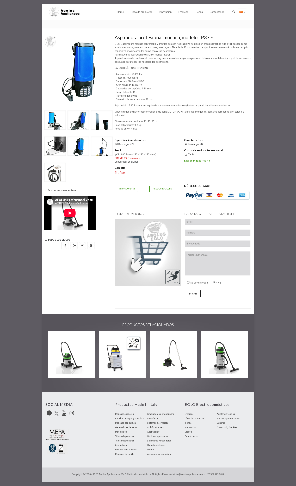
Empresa (189, 414)
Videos (188, 431)
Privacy (217, 282)
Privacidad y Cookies (227, 427)
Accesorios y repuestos (159, 454)
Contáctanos (191, 436)
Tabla (191, 154)
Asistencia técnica (226, 414)
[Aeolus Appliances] (66, 12)
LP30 (107, 338)
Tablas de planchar (124, 436)
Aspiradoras (153, 431)
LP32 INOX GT (218, 338)
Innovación (190, 427)
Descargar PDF (126, 144)
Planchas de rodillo (124, 454)
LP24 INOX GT (64, 338)
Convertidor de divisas (126, 161)
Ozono (150, 449)
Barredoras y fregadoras (159, 440)
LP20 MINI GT (166, 338)
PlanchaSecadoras (124, 414)
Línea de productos (194, 418)
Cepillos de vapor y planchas (129, 418)
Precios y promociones (228, 418)
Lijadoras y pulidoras (157, 436)
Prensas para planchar (126, 449)
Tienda (188, 423)
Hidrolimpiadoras (155, 445)
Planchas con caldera (125, 423)
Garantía (221, 423)
